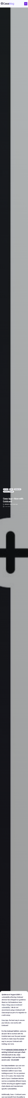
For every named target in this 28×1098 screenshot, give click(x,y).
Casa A (4, 1020)
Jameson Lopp (8, 504)
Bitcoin (6, 489)
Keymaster (18, 489)
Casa (11, 489)
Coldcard (8, 1068)
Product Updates (8, 491)
